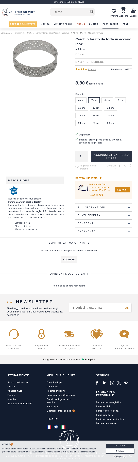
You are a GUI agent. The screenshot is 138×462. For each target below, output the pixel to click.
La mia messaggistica (109, 402)
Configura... (120, 457)
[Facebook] (98, 383)
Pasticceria (19, 32)
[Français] (49, 427)
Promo (11, 395)
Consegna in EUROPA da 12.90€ (69, 2)
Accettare (120, 445)
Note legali (53, 406)
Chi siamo (52, 386)
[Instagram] (113, 383)
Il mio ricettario (105, 415)
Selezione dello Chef (19, 403)
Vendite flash (15, 390)
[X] (120, 383)
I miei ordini (103, 406)
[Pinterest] (127, 383)
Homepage (5, 32)
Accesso (69, 259)
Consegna (69, 395)
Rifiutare (120, 451)
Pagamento (53, 395)
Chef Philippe (54, 382)
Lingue (52, 419)
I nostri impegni (56, 390)
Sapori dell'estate (17, 382)
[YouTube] (106, 383)
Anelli (29, 32)
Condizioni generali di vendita (59, 401)
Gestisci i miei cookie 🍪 (61, 410)
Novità (11, 386)
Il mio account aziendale (110, 419)
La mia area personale (105, 393)
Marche (11, 399)
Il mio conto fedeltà (107, 410)
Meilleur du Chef (61, 375)
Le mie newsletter (106, 423)
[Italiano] (63, 427)
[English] (56, 427)
